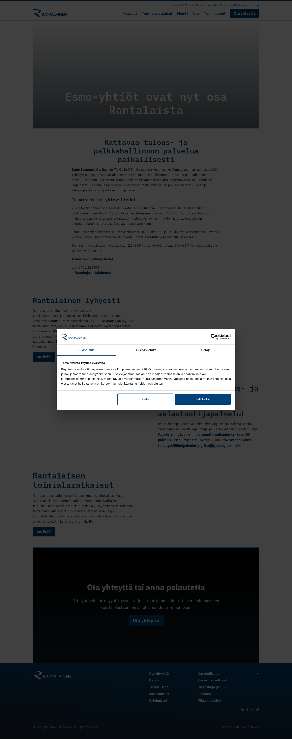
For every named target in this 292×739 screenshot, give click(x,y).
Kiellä (145, 399)
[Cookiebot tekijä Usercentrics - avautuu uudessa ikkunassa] (213, 337)
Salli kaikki (202, 399)
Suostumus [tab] (86, 350)
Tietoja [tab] (205, 350)
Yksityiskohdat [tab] (146, 350)
